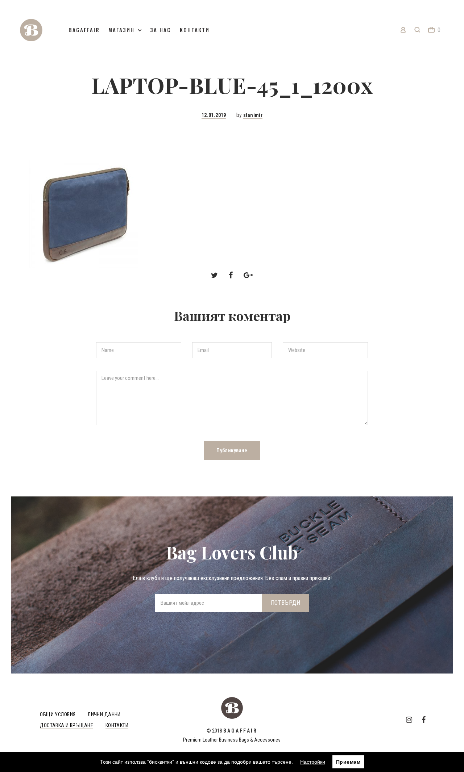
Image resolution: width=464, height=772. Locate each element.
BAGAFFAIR (84, 30)
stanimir (252, 115)
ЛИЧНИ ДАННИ (104, 714)
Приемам (348, 762)
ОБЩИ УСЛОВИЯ (57, 714)
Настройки (312, 762)
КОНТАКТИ (116, 725)
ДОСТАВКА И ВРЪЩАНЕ (66, 725)
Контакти (195, 30)
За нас (160, 30)
